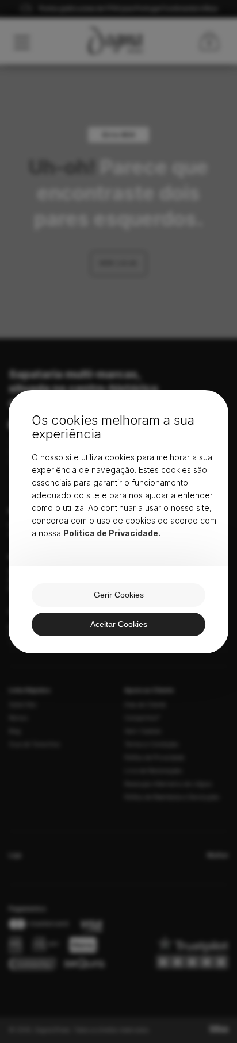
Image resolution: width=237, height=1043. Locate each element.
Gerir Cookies (119, 594)
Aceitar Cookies (118, 624)
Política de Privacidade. (111, 533)
